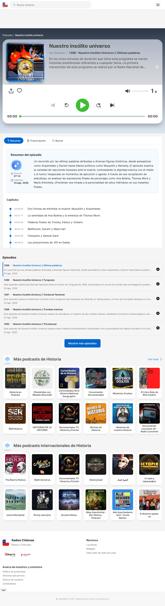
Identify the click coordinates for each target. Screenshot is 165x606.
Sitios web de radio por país (101, 552)
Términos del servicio (14, 575)
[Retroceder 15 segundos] (66, 105)
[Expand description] (157, 67)
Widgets (90, 548)
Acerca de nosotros (13, 579)
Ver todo (153, 359)
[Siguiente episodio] (111, 105)
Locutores (91, 544)
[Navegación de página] (158, 5)
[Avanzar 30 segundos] (98, 105)
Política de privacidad (14, 571)
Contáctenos (9, 583)
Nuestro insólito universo (29, 35)
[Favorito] (19, 90)
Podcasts (7, 35)
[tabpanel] (82, 196)
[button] (127, 91)
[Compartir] (11, 90)
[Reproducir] (82, 105)
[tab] (13, 141)
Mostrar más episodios (82, 343)
